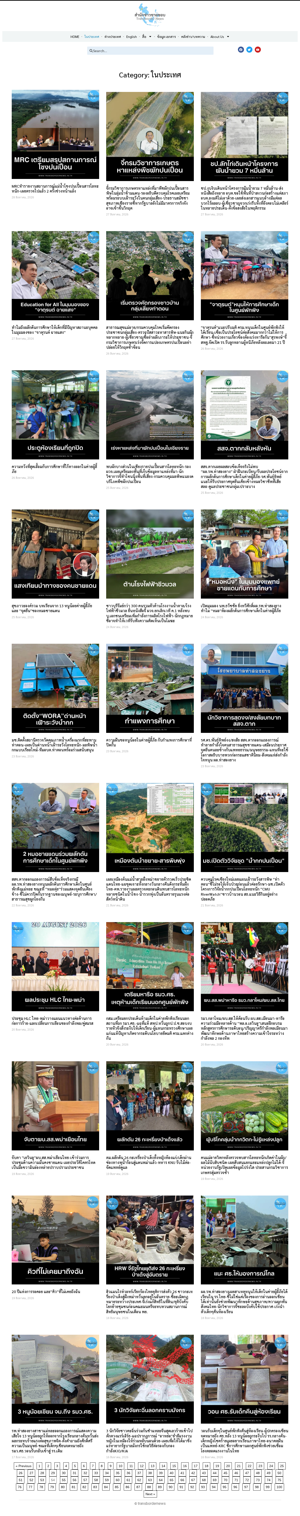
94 (215, 1486)
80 (64, 1486)
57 (86, 1479)
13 (153, 1465)
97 (247, 1486)
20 (229, 1465)
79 (53, 1486)
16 (186, 1465)
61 (129, 1479)
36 (129, 1472)
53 (43, 1479)
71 (237, 1479)
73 (259, 1479)
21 (240, 1465)
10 (121, 1465)
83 (96, 1486)
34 (108, 1472)
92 (193, 1486)
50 (280, 1472)
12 (143, 1465)
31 (75, 1472)
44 (215, 1472)
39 (162, 1472)
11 (132, 1465)
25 (283, 1465)
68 (205, 1479)
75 (280, 1479)
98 (258, 1486)
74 (269, 1479)
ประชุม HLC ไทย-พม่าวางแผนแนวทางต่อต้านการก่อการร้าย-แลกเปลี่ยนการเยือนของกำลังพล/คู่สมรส (52, 1021)
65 (172, 1479)
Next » (150, 1494)
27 (32, 1472)
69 (215, 1479)
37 (140, 1472)
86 (128, 1486)
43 (205, 1472)
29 (54, 1472)
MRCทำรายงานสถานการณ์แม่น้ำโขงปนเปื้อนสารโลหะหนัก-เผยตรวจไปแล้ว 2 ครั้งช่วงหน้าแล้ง (55, 188)
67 (194, 1479)
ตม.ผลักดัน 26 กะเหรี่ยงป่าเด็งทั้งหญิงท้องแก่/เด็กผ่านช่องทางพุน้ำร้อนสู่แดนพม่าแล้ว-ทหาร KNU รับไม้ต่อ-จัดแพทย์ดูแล (148, 1162)
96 (236, 1486)
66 (183, 1479)
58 (97, 1479)
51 (21, 1479)
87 (139, 1486)
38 (151, 1472)
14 (164, 1465)
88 (150, 1486)
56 (75, 1479)
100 (280, 1486)
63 (151, 1479)
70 (226, 1479)
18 (207, 1465)
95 (225, 1486)
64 (162, 1479)
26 (21, 1472)
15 (175, 1465)
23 (261, 1465)
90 (171, 1486)
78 (42, 1486)
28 (43, 1472)
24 (272, 1465)
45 (226, 1472)
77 (31, 1486)
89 (161, 1486)
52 (32, 1479)
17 (196, 1465)
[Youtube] (258, 50)
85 (117, 1486)
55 (65, 1479)
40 (172, 1472)
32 (86, 1472)
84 (107, 1486)
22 (250, 1465)
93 (204, 1486)
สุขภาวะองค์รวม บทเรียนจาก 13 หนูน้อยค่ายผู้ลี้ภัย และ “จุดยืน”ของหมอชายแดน (52, 608)
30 (65, 1472)
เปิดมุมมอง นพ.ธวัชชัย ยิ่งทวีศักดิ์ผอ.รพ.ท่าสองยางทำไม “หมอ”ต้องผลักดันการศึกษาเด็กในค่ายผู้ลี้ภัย (241, 608)
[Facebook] (241, 50)
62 (140, 1479)
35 (118, 1472)
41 (183, 1472)
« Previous (23, 1466)
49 (269, 1472)
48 (259, 1472)
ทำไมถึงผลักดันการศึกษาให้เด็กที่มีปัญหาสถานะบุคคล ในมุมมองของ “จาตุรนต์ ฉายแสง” (55, 330)
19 (218, 1465)
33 (97, 1472)
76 (20, 1486)
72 (248, 1479)
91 (182, 1486)
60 (118, 1479)
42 (194, 1472)
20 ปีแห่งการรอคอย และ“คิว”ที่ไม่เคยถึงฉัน (46, 1291)
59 (108, 1479)
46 (237, 1472)
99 (268, 1486)
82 (85, 1486)
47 (248, 1472)
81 (74, 1486)
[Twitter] (249, 50)
